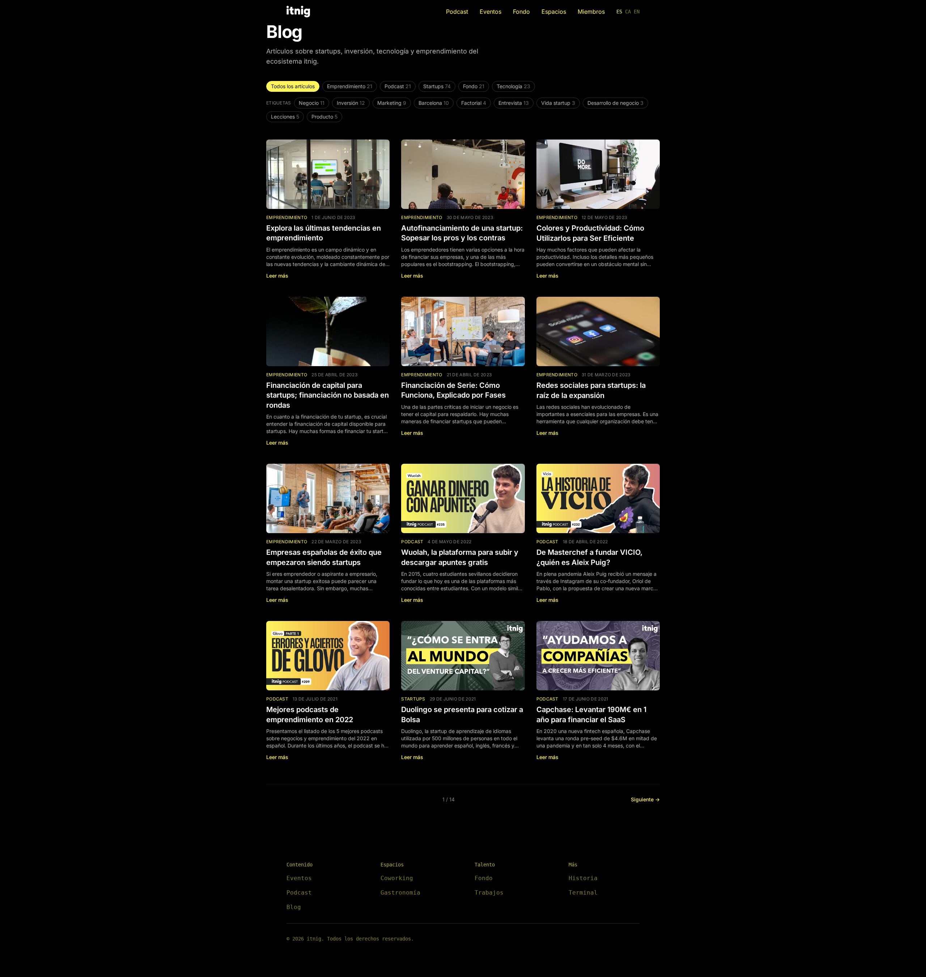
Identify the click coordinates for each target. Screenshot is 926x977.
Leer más (277, 276)
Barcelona (434, 103)
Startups (437, 86)
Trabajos (489, 892)
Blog (293, 907)
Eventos (490, 11)
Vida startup (558, 103)
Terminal (583, 892)
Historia (583, 878)
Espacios (553, 11)
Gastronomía (400, 892)
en (637, 11)
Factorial (473, 103)
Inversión (351, 103)
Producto (324, 116)
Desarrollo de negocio (615, 103)
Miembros (591, 11)
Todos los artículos (293, 86)
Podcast (457, 11)
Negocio (311, 103)
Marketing (391, 103)
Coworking (397, 878)
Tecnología (513, 86)
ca (628, 11)
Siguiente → (645, 799)
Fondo (521, 11)
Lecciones (285, 116)
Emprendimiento (349, 86)
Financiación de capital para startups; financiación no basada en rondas (327, 395)
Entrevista (513, 103)
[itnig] (298, 11)
